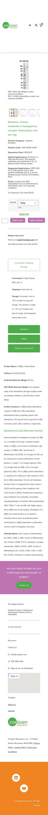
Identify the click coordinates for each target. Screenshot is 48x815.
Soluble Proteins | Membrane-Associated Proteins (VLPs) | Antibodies (20, 612)
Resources (12, 641)
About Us (12, 705)
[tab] (24, 265)
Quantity (13, 202)
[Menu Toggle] (30, 25)
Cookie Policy (20, 747)
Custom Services (14, 627)
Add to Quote (36, 220)
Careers (11, 711)
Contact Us (12, 647)
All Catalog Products (16, 604)
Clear (19, 207)
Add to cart (18, 220)
